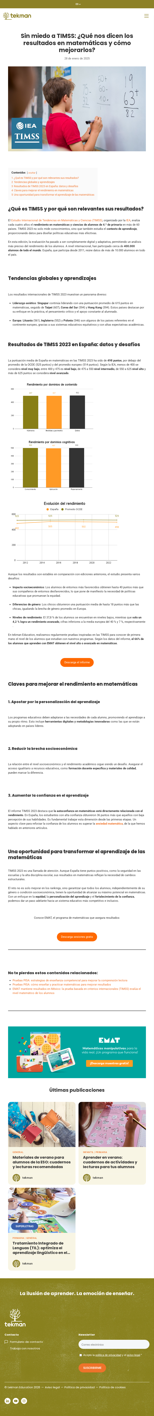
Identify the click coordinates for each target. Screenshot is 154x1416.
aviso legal (133, 1355)
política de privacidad (108, 1355)
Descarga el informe (77, 662)
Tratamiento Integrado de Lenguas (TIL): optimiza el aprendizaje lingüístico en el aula (40, 1250)
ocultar (31, 172)
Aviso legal (52, 1387)
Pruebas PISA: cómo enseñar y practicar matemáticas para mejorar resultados (62, 984)
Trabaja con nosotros (25, 1348)
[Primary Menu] (146, 15)
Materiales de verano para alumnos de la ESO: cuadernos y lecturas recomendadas (42, 1162)
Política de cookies (112, 1387)
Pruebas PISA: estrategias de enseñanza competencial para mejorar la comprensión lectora (70, 980)
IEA (128, 220)
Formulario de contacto (26, 1342)
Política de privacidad (79, 1387)
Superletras (25, 1226)
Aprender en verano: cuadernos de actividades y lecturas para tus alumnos (110, 1162)
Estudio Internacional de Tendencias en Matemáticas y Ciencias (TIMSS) (56, 220)
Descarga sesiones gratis (77, 937)
